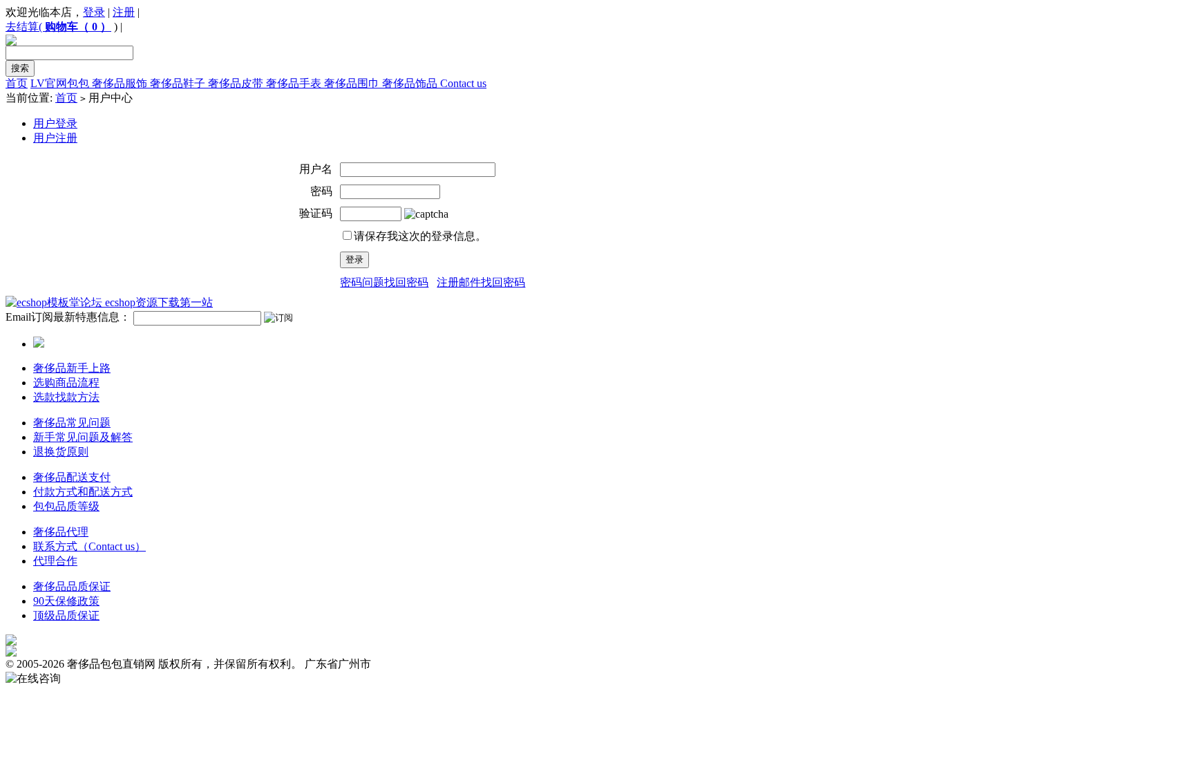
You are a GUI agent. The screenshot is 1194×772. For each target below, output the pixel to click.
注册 (124, 12)
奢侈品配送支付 (72, 477)
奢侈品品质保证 (72, 586)
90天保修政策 (66, 601)
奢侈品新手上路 (72, 368)
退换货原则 (60, 452)
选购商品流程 (66, 382)
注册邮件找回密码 (481, 282)
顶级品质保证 (66, 615)
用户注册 (55, 138)
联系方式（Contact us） (89, 546)
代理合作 (55, 561)
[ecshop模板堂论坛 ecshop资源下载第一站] (109, 302)
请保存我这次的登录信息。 (420, 236)
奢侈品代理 (60, 532)
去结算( (25, 26)
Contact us (463, 83)
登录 (94, 12)
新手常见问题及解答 (83, 437)
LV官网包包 (61, 83)
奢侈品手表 (295, 83)
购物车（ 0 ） (78, 26)
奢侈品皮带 (237, 83)
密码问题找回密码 (384, 282)
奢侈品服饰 (121, 83)
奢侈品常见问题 (72, 423)
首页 (17, 83)
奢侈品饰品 (411, 83)
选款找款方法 (66, 397)
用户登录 (55, 123)
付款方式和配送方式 (83, 492)
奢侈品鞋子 (179, 83)
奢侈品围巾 (353, 83)
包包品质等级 (66, 506)
